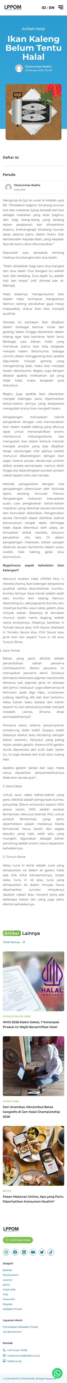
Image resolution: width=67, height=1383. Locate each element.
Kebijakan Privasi (12, 1309)
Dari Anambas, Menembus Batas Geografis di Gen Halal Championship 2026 (31, 1111)
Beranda (7, 1270)
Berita (7, 1190)
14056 (24, 1350)
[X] (42, 1252)
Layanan (7, 1279)
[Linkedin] (24, 1252)
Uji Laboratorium (12, 1331)
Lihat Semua (11, 942)
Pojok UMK (9, 1289)
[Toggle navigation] (60, 7)
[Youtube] (33, 1252)
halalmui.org (14, 1361)
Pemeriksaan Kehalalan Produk (20, 1326)
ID (44, 7)
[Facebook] (15, 1252)
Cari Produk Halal (20, 1240)
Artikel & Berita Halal (17, 1016)
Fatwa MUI (9, 1299)
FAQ (5, 1294)
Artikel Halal (11, 1101)
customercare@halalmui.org (23, 1355)
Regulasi (7, 1304)
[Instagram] (6, 1252)
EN (51, 7)
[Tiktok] (50, 1252)
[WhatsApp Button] (57, 1373)
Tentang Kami (10, 1275)
